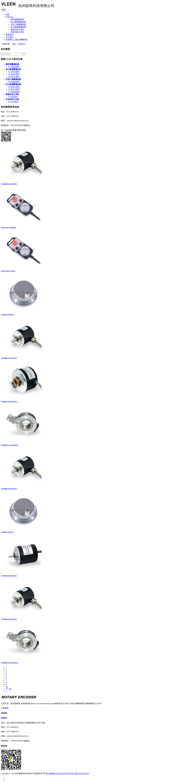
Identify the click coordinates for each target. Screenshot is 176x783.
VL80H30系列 (14, 89)
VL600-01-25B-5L (7, 532)
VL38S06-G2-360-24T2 (9, 489)
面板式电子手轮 (17, 29)
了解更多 (5, 708)
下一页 (8, 689)
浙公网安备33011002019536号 (57, 773)
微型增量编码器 (17, 19)
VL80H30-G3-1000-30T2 (9, 445)
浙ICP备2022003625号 (80, 773)
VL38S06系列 (14, 72)
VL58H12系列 (14, 87)
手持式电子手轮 (17, 32)
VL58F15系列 (14, 77)
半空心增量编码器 (18, 24)
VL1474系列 (13, 102)
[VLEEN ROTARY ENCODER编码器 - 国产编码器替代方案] (8, 6)
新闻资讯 (9, 34)
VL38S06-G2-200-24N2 (9, 184)
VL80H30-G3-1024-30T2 (9, 663)
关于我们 (9, 37)
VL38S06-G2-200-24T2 (9, 619)
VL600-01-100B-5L (7, 314)
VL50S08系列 (14, 74)
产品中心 (9, 17)
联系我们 (4, 718)
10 (7, 687)
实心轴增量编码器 (18, 22)
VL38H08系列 (14, 92)
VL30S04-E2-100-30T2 (9, 576)
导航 (3, 10)
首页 (8, 14)
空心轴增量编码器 (18, 27)
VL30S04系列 (14, 67)
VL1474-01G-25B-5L (8, 271)
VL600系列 (12, 97)
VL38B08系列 (14, 82)
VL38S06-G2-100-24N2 (9, 358)
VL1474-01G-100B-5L (8, 227)
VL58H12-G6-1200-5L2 (9, 401)
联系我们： (16, 39)
